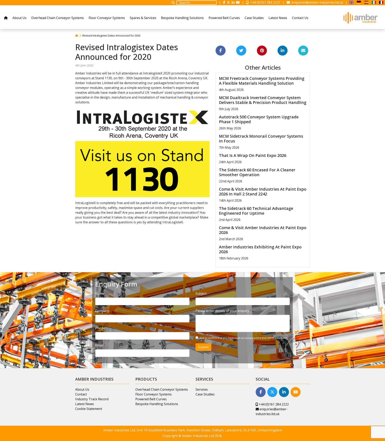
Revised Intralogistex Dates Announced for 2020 (111, 35)
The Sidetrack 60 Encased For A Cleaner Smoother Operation (257, 172)
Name (99, 293)
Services (202, 389)
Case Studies (254, 18)
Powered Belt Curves (224, 18)
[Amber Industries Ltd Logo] (360, 18)
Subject (201, 293)
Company (102, 311)
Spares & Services (143, 18)
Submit (203, 347)
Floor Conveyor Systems (107, 18)
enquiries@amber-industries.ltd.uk (317, 2)
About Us (19, 18)
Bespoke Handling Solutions (182, 18)
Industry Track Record (91, 399)
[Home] (76, 35)
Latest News (277, 18)
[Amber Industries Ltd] (353, 2)
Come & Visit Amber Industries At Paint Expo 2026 (262, 230)
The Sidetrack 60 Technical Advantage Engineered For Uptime (256, 211)
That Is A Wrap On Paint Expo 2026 (252, 155)
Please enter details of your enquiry (222, 311)
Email (99, 345)
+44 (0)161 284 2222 (264, 2)
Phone (100, 328)
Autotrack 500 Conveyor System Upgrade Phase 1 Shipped (259, 119)
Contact (81, 394)
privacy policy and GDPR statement (266, 338)
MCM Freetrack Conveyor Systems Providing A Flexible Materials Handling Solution (261, 81)
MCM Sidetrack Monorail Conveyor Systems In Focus (261, 138)
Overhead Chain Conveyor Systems (57, 18)
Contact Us (300, 18)
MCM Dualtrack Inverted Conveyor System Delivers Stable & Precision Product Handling (262, 100)
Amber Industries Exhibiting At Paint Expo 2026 (260, 249)
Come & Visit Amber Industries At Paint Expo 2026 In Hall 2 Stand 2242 (262, 191)
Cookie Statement (88, 408)
